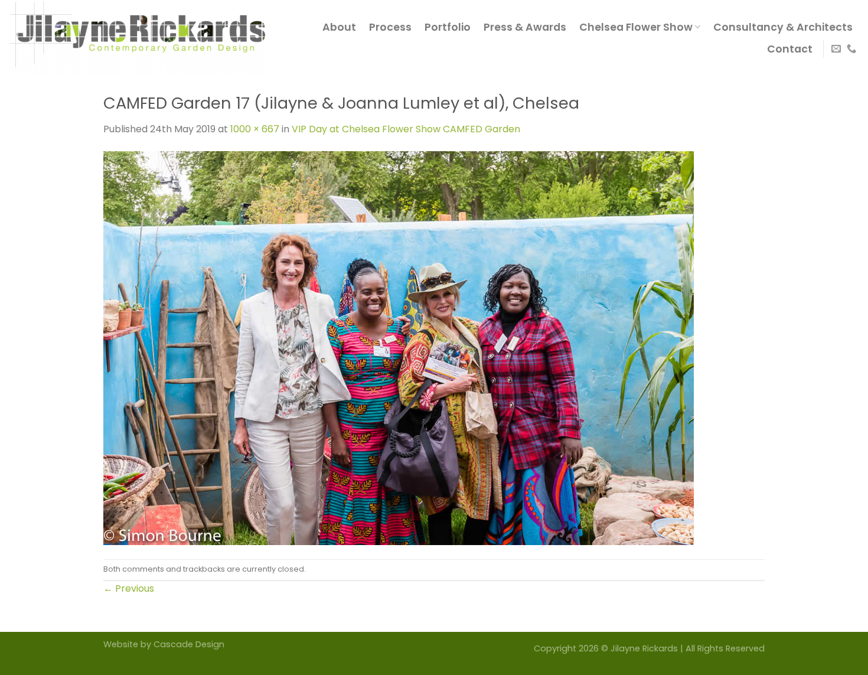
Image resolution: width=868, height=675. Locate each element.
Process (390, 27)
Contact (789, 49)
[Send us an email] (836, 49)
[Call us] (851, 49)
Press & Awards (525, 27)
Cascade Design (189, 644)
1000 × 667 (254, 129)
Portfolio (448, 27)
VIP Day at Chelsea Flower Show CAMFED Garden (406, 129)
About (339, 27)
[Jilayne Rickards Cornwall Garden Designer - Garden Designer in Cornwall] (137, 37)
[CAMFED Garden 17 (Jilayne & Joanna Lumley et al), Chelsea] (398, 347)
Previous (128, 588)
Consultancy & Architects (783, 27)
